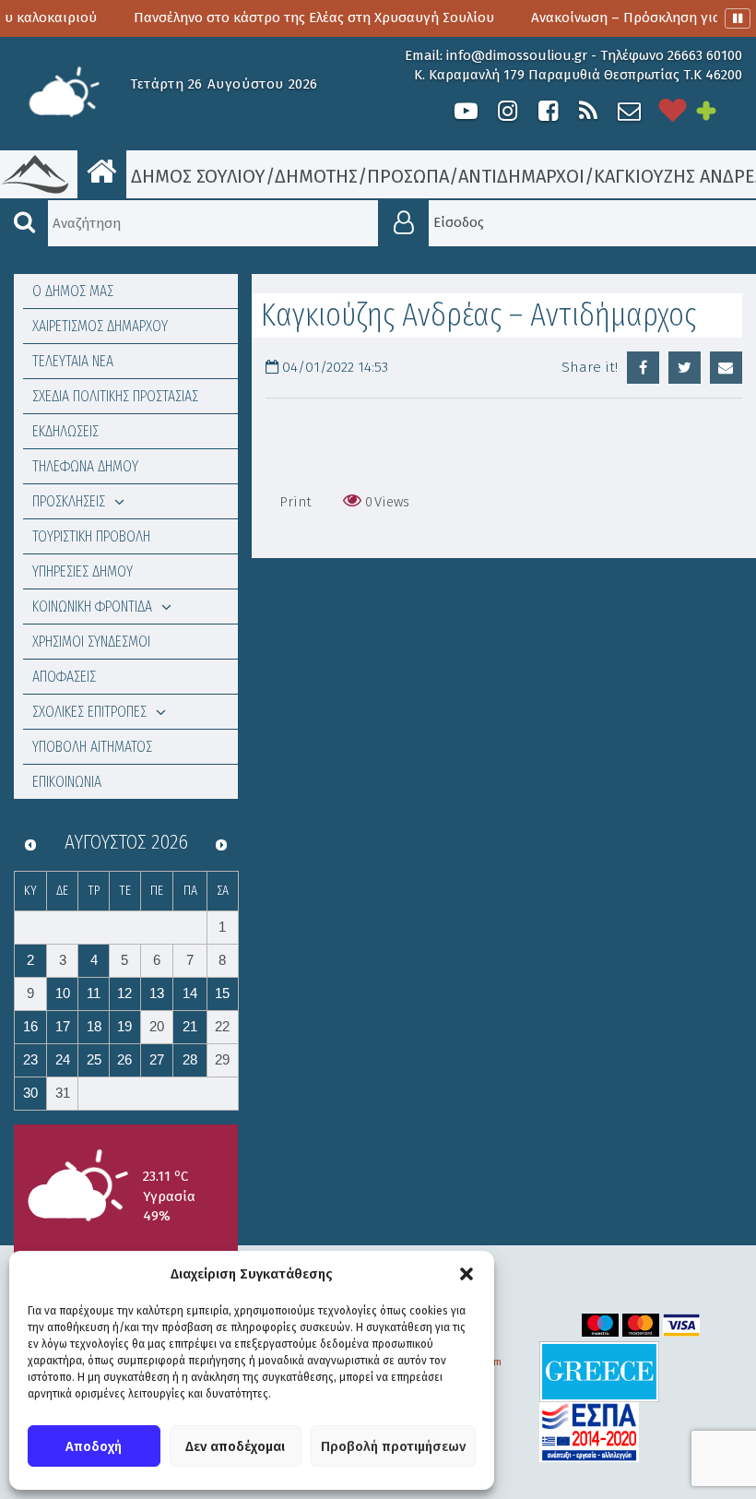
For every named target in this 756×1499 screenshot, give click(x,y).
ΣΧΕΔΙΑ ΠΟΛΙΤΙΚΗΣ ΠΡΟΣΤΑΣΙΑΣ (115, 396)
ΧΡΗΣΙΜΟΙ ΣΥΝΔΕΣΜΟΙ (91, 641)
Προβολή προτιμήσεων (393, 1446)
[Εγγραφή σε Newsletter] (629, 111)
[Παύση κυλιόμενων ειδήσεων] (737, 18)
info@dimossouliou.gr (516, 55)
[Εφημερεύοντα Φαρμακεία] (719, 111)
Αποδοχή (93, 1446)
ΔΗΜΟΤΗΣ (316, 176)
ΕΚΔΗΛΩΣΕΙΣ (65, 431)
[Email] (726, 367)
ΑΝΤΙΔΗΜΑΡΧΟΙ (521, 176)
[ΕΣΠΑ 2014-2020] (589, 1431)
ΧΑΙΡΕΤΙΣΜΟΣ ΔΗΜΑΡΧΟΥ (100, 326)
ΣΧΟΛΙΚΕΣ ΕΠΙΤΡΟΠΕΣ (89, 711)
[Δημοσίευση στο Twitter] (684, 367)
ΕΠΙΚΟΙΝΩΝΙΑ (66, 781)
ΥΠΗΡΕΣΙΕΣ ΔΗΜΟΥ (82, 571)
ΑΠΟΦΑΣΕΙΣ (64, 676)
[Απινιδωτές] (673, 111)
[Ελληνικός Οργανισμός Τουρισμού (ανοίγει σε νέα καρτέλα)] (599, 1370)
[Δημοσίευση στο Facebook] (643, 367)
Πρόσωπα (408, 176)
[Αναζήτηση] (24, 223)
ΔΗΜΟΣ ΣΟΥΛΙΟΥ (196, 176)
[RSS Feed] (588, 111)
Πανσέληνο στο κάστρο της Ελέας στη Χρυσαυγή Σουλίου (283, 17)
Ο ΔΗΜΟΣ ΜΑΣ (72, 291)
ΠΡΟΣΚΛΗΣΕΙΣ (68, 501)
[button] (466, 1274)
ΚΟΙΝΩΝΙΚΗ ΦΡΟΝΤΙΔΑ (92, 606)
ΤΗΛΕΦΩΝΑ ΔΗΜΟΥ (85, 466)
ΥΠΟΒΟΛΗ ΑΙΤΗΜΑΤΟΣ (92, 746)
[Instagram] (507, 111)
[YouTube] (466, 111)
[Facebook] (548, 111)
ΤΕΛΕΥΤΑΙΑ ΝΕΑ (72, 361)
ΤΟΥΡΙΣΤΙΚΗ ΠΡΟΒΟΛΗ (91, 536)
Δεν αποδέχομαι (235, 1446)
